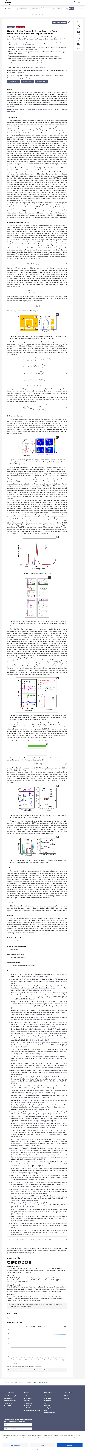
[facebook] (19, 1263)
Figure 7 (16, 825)
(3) (66, 305)
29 (19, 286)
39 (43, 760)
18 (44, 151)
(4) (66, 359)
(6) (66, 373)
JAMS (45, 1410)
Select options (9, 1425)
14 (33, 143)
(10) (66, 764)
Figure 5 (11, 670)
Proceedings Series (49, 1412)
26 (18, 194)
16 (47, 143)
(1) (66, 263)
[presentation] (12, 229)
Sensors (14, 15)
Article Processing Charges (12, 1396)
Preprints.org (47, 1401)
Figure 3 (50, 502)
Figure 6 (26, 770)
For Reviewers (28, 1398)
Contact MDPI (8, 1403)
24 (34, 192)
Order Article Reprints (59, 23)
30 (16, 354)
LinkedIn (66, 1396)
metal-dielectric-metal (35, 109)
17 (42, 151)
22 (27, 170)
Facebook (66, 1398)
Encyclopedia (48, 1408)
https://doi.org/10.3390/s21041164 (34, 67)
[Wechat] (23, 1263)
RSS (35, 1382)
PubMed (32, 999)
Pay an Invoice (8, 1398)
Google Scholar (31, 976)
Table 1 (51, 737)
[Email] (9, 1263)
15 (35, 143)
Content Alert (43, 1382)
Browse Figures (27, 82)
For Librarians (28, 1403)
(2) (66, 291)
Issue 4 (28, 15)
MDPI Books (47, 1398)
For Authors (27, 1396)
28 (59, 194)
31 (44, 725)
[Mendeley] (30, 1263)
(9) (66, 407)
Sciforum (46, 1396)
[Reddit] (26, 1263)
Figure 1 (42, 227)
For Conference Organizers (32, 1410)
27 (38, 194)
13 (20, 143)
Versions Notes (41, 82)
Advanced (78, 9)
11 (10, 143)
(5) (66, 366)
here (29, 1306)
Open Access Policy (10, 1401)
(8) (66, 385)
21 (28, 161)
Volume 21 (21, 15)
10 (8, 143)
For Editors (27, 1401)
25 (57, 192)
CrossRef (40, 976)
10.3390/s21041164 (38, 15)
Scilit (46, 976)
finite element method (51, 109)
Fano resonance (20, 109)
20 (60, 155)
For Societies (27, 1408)
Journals (7, 15)
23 (42, 176)
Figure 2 (20, 433)
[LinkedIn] (16, 1263)
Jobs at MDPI (7, 1405)
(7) (66, 379)
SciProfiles (47, 1405)
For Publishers (28, 1405)
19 (58, 155)
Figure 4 (15, 515)
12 (18, 143)
